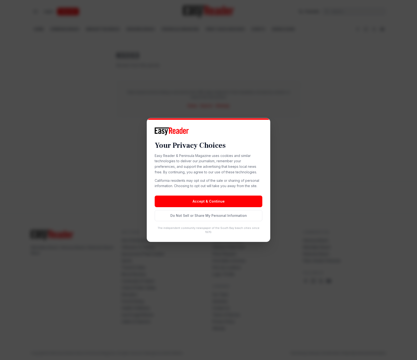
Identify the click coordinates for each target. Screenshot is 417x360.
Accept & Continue (209, 201)
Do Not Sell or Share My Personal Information (208, 215)
